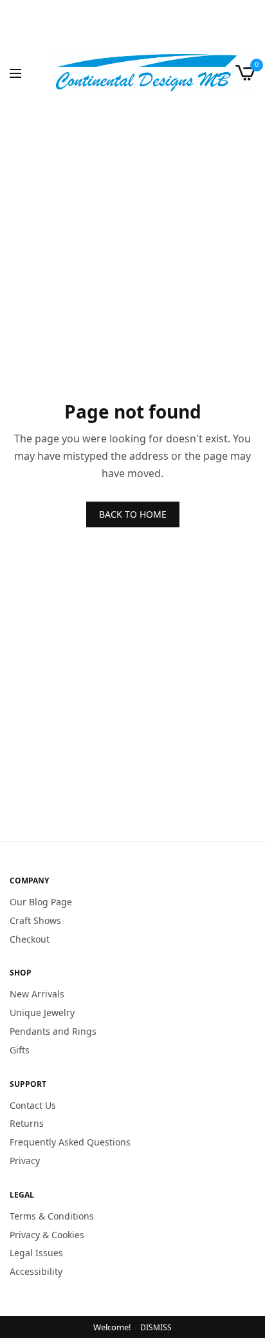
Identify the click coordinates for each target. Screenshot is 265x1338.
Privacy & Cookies (47, 1235)
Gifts (20, 1050)
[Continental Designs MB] (152, 72)
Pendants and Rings (53, 1031)
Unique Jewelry (42, 1013)
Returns (27, 1124)
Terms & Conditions (52, 1216)
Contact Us (33, 1105)
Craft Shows (35, 920)
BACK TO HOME (133, 514)
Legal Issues (36, 1253)
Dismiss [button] (156, 1327)
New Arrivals (37, 994)
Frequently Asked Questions (70, 1142)
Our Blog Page (41, 902)
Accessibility (36, 1272)
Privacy (25, 1160)
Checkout (30, 939)
